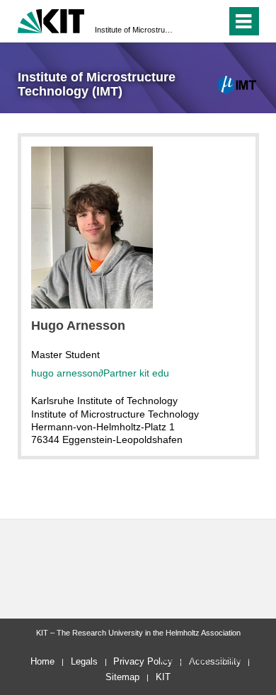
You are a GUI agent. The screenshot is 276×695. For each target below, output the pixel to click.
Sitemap (122, 677)
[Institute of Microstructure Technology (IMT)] (237, 85)
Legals (84, 661)
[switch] (212, 21)
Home (42, 661)
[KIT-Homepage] (51, 19)
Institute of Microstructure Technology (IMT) (134, 29)
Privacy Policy (143, 661)
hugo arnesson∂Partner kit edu (100, 373)
